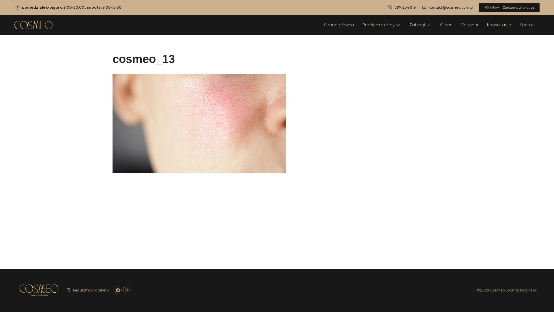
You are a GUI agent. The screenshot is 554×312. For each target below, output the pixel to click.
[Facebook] (118, 290)
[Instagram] (126, 290)
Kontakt (527, 25)
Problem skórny (379, 25)
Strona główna (339, 25)
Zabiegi (417, 25)
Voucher (469, 25)
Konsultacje (499, 25)
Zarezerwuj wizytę (518, 7)
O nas (446, 25)
